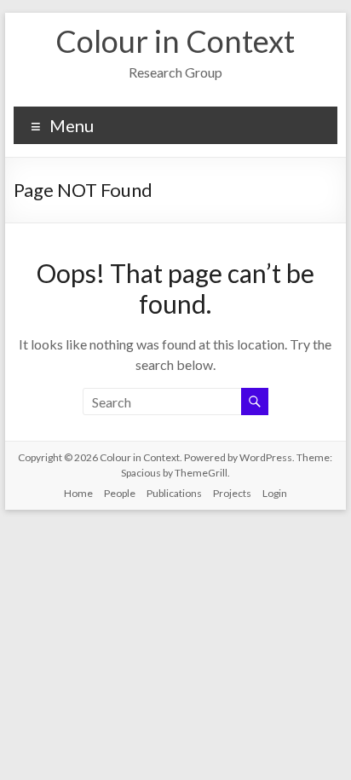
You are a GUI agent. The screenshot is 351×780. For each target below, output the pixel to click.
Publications (174, 493)
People (119, 493)
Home (78, 493)
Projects (232, 493)
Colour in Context (175, 41)
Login (274, 493)
